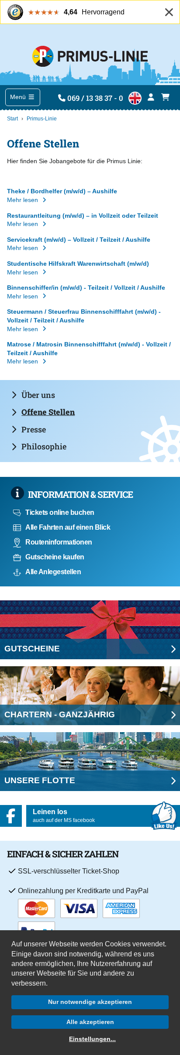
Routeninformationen (58, 542)
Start (12, 119)
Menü (19, 96)
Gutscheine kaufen (54, 557)
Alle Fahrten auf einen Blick (67, 527)
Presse (33, 429)
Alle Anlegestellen (53, 571)
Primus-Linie (42, 119)
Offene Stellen (48, 412)
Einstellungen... (92, 1038)
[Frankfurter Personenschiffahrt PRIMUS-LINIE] (89, 54)
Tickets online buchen (59, 512)
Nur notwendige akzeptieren (90, 1001)
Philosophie (43, 446)
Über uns (38, 395)
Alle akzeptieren (90, 1021)
